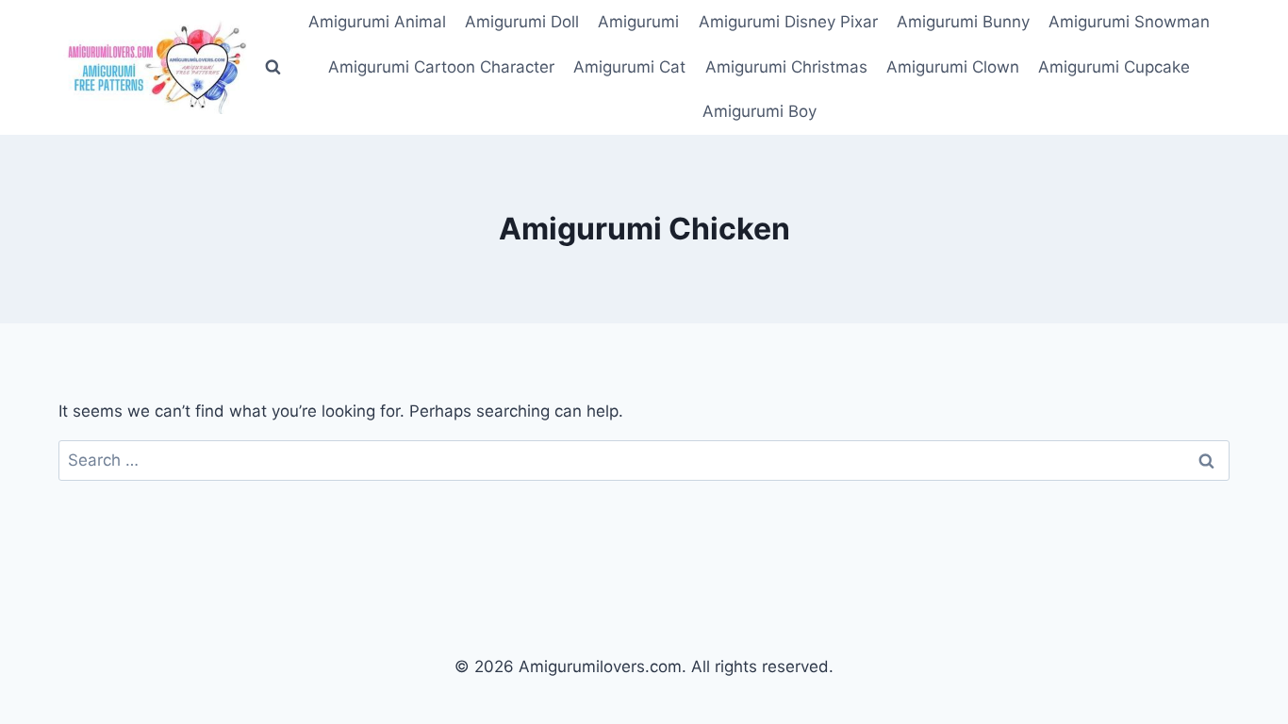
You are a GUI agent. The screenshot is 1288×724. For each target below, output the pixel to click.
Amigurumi (638, 21)
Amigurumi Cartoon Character (441, 67)
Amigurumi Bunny (963, 21)
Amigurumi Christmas (786, 67)
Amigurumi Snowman (1129, 21)
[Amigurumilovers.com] (152, 67)
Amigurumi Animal (377, 21)
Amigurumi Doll (522, 21)
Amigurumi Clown (952, 67)
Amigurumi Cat (629, 67)
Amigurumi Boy (759, 111)
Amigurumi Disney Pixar (788, 21)
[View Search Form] (272, 67)
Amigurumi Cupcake (1114, 67)
